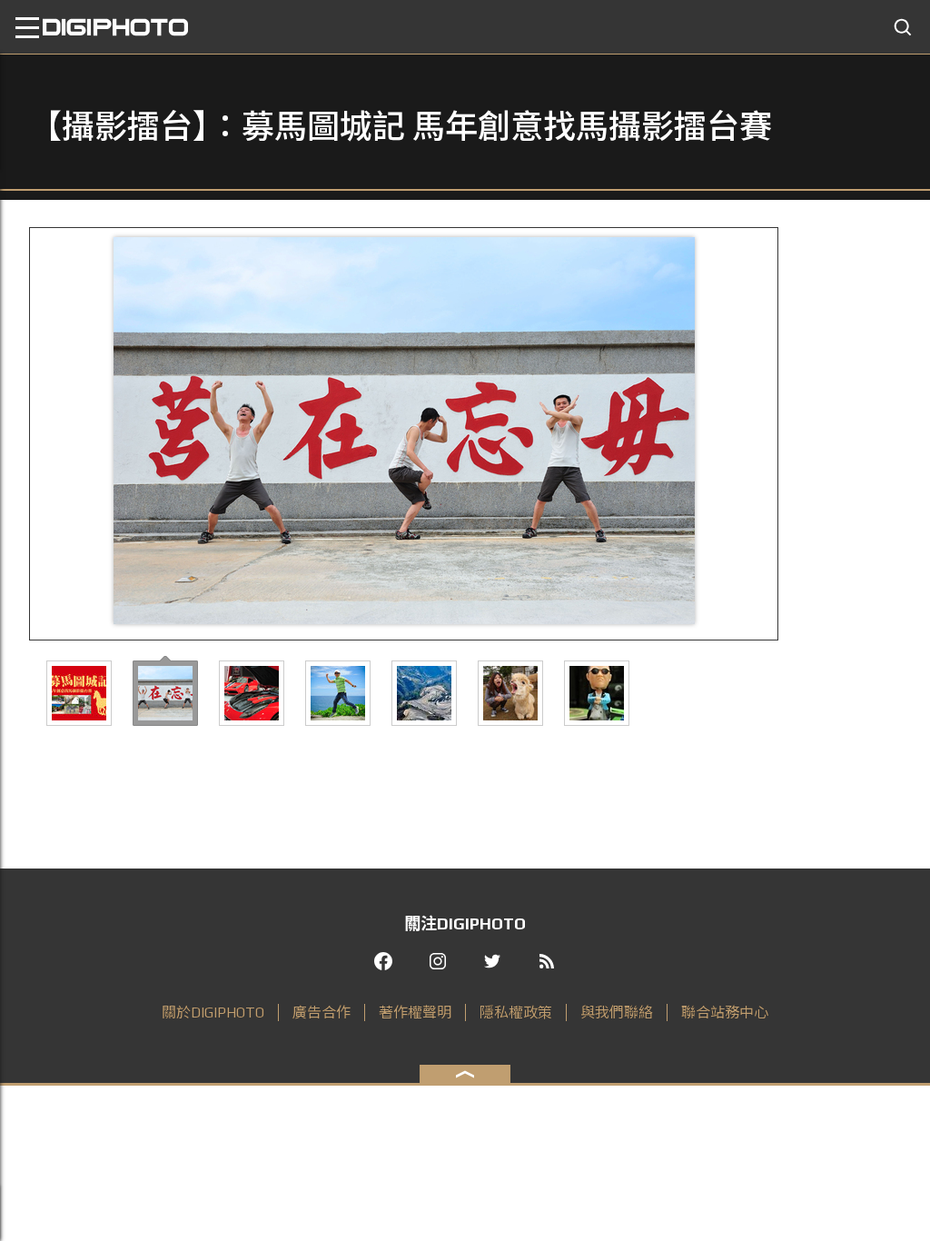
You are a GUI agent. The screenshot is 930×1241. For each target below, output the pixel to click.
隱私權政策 (516, 1012)
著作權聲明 (415, 1012)
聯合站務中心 (724, 1012)
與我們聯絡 (616, 1012)
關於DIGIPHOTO (213, 1012)
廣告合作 (321, 1012)
